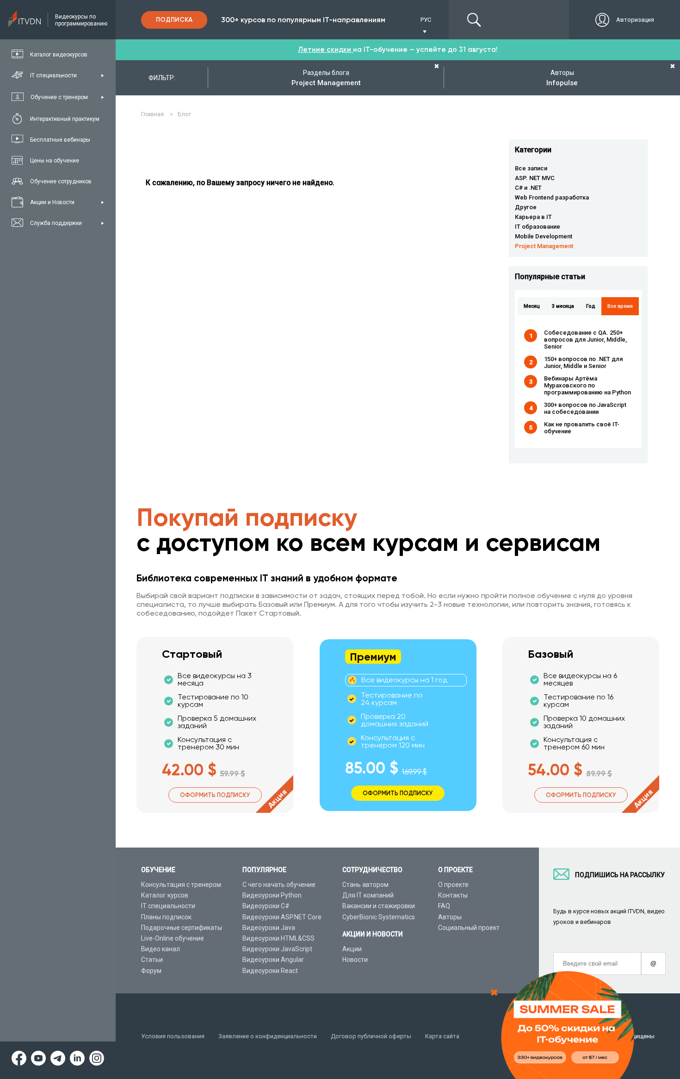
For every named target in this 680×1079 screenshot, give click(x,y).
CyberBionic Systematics (378, 917)
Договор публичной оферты (371, 1036)
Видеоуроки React (270, 970)
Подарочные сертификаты (181, 927)
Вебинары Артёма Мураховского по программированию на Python (587, 385)
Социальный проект (469, 927)
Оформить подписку (215, 795)
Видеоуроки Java (268, 927)
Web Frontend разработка (552, 197)
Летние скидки (325, 49)
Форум (151, 970)
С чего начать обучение (278, 884)
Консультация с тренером (181, 884)
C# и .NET (528, 187)
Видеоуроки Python (272, 895)
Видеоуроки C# (266, 906)
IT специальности (168, 906)
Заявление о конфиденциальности (267, 1036)
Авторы (450, 917)
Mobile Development (543, 236)
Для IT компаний (368, 895)
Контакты (453, 895)
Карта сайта (442, 1036)
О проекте (453, 884)
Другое (526, 207)
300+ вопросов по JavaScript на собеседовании (585, 408)
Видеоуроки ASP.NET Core (281, 917)
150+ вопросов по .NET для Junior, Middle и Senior (583, 362)
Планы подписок (166, 917)
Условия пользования (172, 1036)
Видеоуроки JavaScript (277, 949)
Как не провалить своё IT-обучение (581, 428)
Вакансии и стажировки (378, 906)
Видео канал (160, 949)
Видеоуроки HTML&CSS (278, 938)
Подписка (174, 20)
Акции (352, 949)
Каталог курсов (164, 895)
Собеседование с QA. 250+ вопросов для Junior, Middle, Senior (585, 339)
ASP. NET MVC (535, 178)
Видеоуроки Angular (273, 959)
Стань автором (365, 884)
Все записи (531, 168)
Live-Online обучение (172, 938)
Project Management (544, 246)
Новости (355, 959)
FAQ (444, 906)
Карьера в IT (533, 216)
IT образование (537, 226)
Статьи (152, 959)
